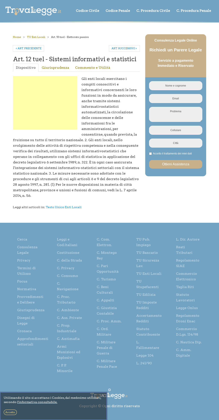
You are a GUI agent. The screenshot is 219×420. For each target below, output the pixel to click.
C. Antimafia (68, 339)
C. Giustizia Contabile (107, 310)
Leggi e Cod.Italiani (67, 242)
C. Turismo (106, 279)
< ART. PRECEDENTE (28, 48)
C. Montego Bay (107, 255)
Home (17, 37)
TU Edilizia (145, 295)
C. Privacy (65, 268)
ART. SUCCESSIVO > (124, 48)
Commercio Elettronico (186, 276)
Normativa (26, 289)
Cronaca (24, 331)
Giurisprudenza (55, 68)
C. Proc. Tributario (66, 299)
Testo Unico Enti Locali (63, 207)
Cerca (22, 239)
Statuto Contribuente (148, 331)
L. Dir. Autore (188, 239)
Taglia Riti (185, 287)
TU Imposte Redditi (146, 305)
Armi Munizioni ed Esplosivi (68, 352)
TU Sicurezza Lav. (147, 263)
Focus (22, 281)
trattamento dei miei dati (178, 153)
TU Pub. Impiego (143, 242)
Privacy (23, 260)
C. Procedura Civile (153, 11)
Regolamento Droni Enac (187, 318)
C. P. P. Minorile (65, 368)
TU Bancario (147, 253)
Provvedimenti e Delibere (30, 299)
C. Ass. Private (69, 318)
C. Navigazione (67, 286)
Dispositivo (26, 68)
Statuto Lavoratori (185, 297)
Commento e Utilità (92, 68)
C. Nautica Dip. (189, 342)
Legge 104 (145, 355)
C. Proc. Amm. (109, 321)
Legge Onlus (187, 308)
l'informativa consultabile (37, 402)
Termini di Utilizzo (26, 271)
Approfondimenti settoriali (32, 341)
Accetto (10, 412)
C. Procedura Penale (193, 11)
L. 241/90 (144, 363)
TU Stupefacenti (147, 284)
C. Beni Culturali (105, 289)
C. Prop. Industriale (66, 328)
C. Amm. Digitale (183, 352)
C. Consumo (67, 276)
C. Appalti (105, 300)
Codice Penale (118, 11)
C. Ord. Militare (104, 331)
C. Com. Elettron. (104, 242)
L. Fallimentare (147, 345)
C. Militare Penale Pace (107, 364)
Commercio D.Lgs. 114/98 (187, 331)
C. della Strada (69, 260)
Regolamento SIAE (187, 263)
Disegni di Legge (26, 320)
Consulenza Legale (27, 250)
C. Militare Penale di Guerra (106, 347)
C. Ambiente (68, 310)
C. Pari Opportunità (107, 269)
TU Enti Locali (36, 37)
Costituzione (68, 253)
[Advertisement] (45, 103)
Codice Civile (87, 11)
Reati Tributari (184, 250)
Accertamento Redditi (149, 318)
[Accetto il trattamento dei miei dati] (172, 153)
